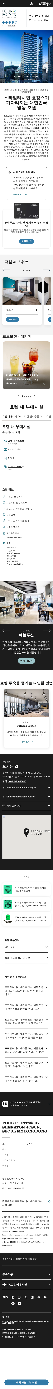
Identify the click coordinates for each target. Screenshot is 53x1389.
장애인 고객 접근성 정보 (17, 957)
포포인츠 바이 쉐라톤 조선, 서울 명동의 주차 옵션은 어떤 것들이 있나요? (24, 1021)
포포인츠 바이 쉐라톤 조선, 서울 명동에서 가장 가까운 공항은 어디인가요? (24, 1050)
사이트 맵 (20, 1337)
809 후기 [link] (11, 26)
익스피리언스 (8, 1160)
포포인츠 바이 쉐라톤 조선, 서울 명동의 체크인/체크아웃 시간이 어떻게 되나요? (24, 991)
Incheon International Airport (21, 787)
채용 (19, 1329)
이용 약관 (27, 1329)
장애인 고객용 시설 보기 (17, 521)
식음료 (5, 1155)
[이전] (6, 269)
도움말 (30, 1337)
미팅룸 (11, 458)
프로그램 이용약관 (9, 1333)
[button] (32, 3)
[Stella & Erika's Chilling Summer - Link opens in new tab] (26, 365)
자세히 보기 (18, 194)
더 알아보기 (27, 241)
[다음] (47, 269)
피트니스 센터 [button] (15, 466)
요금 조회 (12, 319)
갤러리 (29, 1144)
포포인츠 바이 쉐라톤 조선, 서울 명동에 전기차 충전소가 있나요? (24, 1064)
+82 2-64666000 (17, 781)
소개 (4, 1144)
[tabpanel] (26, 625)
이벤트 (5, 1166)
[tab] (11, 416)
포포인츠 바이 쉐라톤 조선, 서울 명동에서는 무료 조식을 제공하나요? (24, 1079)
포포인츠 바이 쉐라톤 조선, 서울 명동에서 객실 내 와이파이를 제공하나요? (24, 1036)
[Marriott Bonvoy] (43, 3)
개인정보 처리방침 (27, 1333)
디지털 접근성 (7, 1337)
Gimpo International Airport (20, 796)
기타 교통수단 (13, 805)
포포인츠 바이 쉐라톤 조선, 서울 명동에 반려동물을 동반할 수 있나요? (24, 1007)
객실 (4, 1149)
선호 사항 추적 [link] (8, 1329)
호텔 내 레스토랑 (16, 441)
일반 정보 (10, 947)
